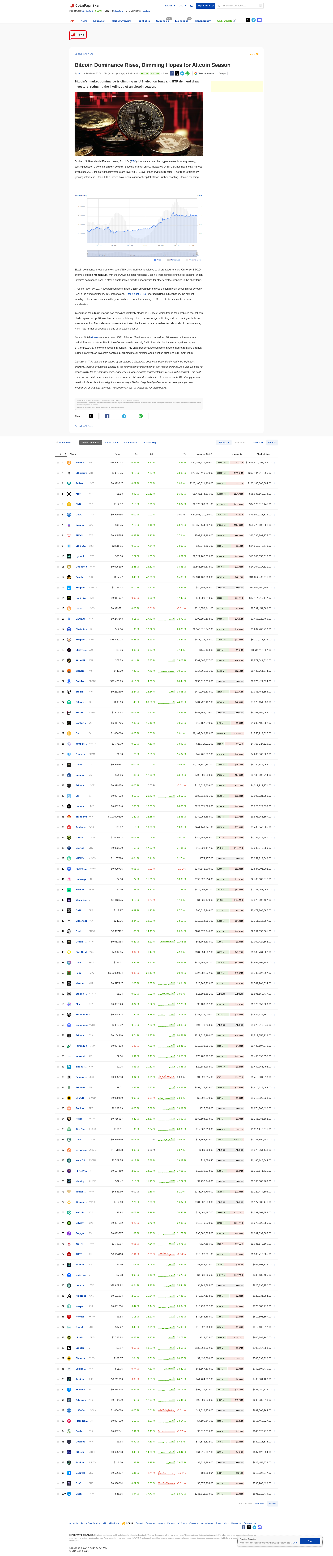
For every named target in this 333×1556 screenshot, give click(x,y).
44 (63, 910)
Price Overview (90, 442)
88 (63, 1368)
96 (63, 1452)
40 (63, 868)
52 (63, 993)
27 (63, 733)
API (72, 20)
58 (63, 1056)
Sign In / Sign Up (206, 6)
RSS (252, 54)
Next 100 (258, 442)
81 (63, 1296)
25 (63, 712)
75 (63, 1233)
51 (63, 983)
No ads (161, 1523)
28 (63, 743)
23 (63, 691)
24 (63, 702)
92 (63, 1410)
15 (63, 608)
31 (63, 775)
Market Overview (121, 20)
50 (63, 973)
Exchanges (181, 20)
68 (63, 1160)
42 (63, 889)
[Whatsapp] (187, 73)
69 (63, 1171)
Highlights (144, 20)
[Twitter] (248, 20)
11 (63, 566)
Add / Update (224, 20)
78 (63, 1264)
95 (63, 1441)
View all (272, 442)
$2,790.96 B (87, 11)
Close (310, 1541)
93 (63, 1421)
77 (63, 1254)
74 (63, 1223)
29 (63, 754)
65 (63, 1129)
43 (63, 900)
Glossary (193, 1523)
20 (63, 660)
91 (63, 1400)
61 (63, 1087)
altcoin (94, 337)
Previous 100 (242, 442)
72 (63, 1202)
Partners (171, 1523)
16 (63, 619)
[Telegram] (182, 73)
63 (63, 1108)
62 (63, 1098)
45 (63, 921)
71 (63, 1191)
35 (63, 816)
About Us (73, 1523)
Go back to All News (84, 54)
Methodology (206, 1523)
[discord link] (259, 20)
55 (63, 1025)
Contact (139, 1523)
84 (63, 1327)
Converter (150, 1523)
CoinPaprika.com (84, 5)
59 (63, 1066)
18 (63, 639)
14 (63, 598)
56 (63, 1035)
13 (63, 587)
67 (63, 1150)
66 (63, 1139)
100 (64, 1493)
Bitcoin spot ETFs (136, 293)
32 (63, 785)
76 (63, 1243)
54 (63, 1014)
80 (63, 1285)
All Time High (150, 442)
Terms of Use (250, 1523)
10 (63, 556)
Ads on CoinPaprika (90, 1523)
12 (63, 577)
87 (63, 1358)
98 (63, 1473)
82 (63, 1306)
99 (63, 1483)
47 (63, 931)
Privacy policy (222, 1523)
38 (63, 848)
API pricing (114, 1523)
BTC (133, 161)
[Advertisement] (237, 86)
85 (63, 1337)
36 (63, 827)
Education (99, 20)
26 (63, 723)
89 (63, 1379)
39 (63, 858)
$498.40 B (118, 11)
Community (130, 442)
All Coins (182, 1523)
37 (63, 837)
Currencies (162, 20)
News (84, 20)
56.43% (146, 11)
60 (63, 1077)
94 (63, 1431)
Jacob (80, 73)
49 (63, 962)
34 (63, 806)
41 (63, 879)
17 (63, 629)
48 (63, 952)
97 (63, 1462)
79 (63, 1275)
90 (63, 1389)
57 (63, 1046)
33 (63, 796)
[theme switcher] (191, 6)
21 (63, 671)
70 (63, 1181)
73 (63, 1212)
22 (63, 681)
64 (63, 1118)
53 (63, 1004)
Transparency (203, 20)
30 (63, 764)
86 (63, 1348)
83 (63, 1316)
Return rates (111, 442)
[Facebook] (172, 73)
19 (63, 650)
